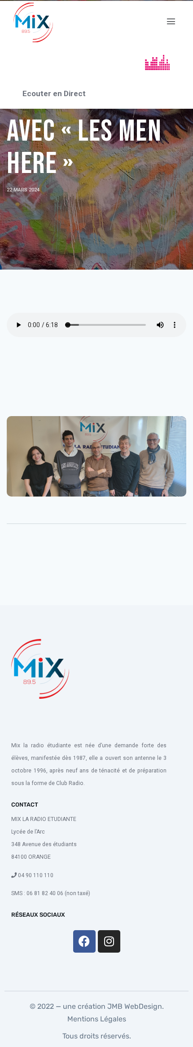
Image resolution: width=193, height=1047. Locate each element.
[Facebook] (84, 941)
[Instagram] (109, 941)
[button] (171, 21)
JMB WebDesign (133, 1006)
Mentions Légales (96, 1019)
